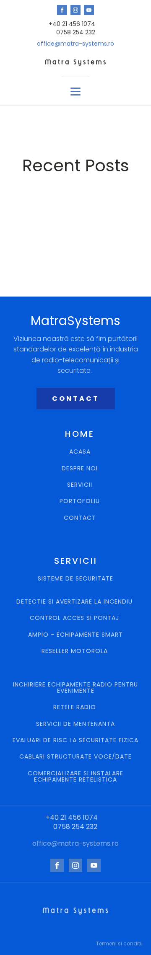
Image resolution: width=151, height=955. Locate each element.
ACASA (80, 452)
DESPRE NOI (80, 468)
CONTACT (75, 398)
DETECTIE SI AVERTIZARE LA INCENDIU (75, 602)
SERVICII (79, 485)
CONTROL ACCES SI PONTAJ (75, 618)
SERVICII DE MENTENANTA (75, 724)
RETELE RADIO (75, 707)
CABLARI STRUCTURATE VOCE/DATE (75, 757)
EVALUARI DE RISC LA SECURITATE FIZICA (75, 740)
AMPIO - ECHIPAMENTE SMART (75, 635)
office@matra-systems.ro (75, 44)
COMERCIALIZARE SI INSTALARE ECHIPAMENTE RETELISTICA (75, 776)
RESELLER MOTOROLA (76, 651)
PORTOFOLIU (80, 501)
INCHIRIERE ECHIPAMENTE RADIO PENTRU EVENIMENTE (75, 687)
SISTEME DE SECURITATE (75, 579)
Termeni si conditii (119, 943)
